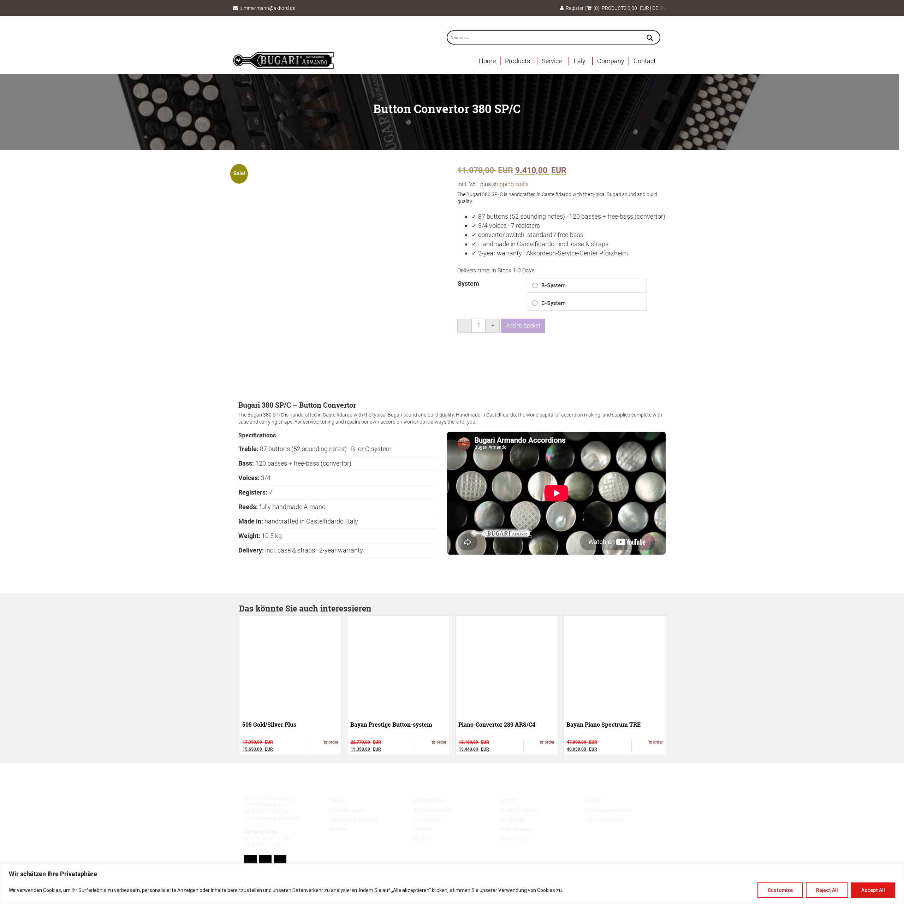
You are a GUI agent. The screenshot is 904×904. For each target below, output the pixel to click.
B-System (553, 285)
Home (487, 61)
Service (552, 61)
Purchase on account (608, 810)
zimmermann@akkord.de (267, 8)
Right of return (516, 829)
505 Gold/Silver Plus (269, 724)
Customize (780, 890)
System (468, 283)
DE (655, 8)
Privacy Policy (515, 838)
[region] (452, 883)
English (422, 838)
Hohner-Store (429, 800)
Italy (579, 61)
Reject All (827, 890)
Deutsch (424, 829)
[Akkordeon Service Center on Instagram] (280, 862)
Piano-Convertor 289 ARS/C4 (496, 724)
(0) (595, 8)
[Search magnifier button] (650, 38)
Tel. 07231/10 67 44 (265, 811)
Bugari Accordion (433, 810)
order (332, 742)
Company (610, 61)
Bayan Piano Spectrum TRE (603, 724)
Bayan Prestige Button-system (391, 724)
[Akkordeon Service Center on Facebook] (250, 862)
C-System (553, 303)
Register (574, 8)
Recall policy (513, 819)
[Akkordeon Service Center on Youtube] (265, 862)
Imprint (508, 800)
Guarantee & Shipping (353, 819)
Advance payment (605, 819)
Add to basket (523, 325)
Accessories (428, 819)
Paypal (592, 800)
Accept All (873, 890)
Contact (645, 61)
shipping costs (510, 184)
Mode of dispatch (519, 810)
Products (517, 61)
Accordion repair (347, 810)
